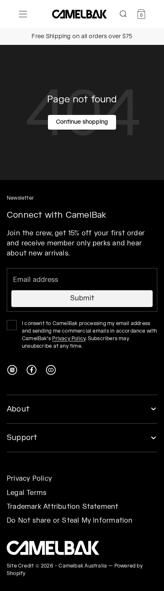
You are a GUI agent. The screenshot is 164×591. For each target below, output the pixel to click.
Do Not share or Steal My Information (70, 520)
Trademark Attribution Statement (63, 506)
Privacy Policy (68, 339)
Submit (82, 298)
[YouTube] (50, 369)
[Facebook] (31, 369)
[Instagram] (12, 369)
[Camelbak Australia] (53, 548)
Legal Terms (26, 493)
